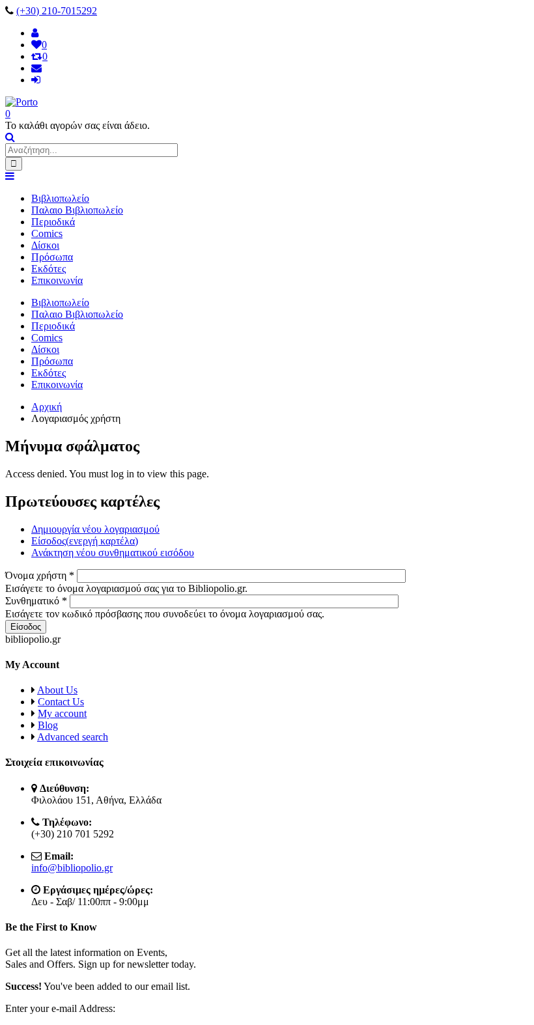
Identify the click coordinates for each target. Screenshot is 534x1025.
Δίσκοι (45, 245)
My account (62, 713)
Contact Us (61, 701)
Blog (48, 725)
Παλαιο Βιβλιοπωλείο (77, 210)
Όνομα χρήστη (39, 575)
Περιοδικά (53, 221)
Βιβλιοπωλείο (60, 198)
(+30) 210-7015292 (56, 10)
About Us (57, 689)
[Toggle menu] (9, 176)
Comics (47, 233)
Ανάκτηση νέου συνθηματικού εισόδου (112, 552)
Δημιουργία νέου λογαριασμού (95, 529)
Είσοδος (84, 540)
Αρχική (46, 406)
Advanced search (72, 736)
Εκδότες (48, 268)
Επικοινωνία (57, 280)
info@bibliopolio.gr (72, 867)
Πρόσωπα (52, 256)
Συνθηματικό (36, 600)
